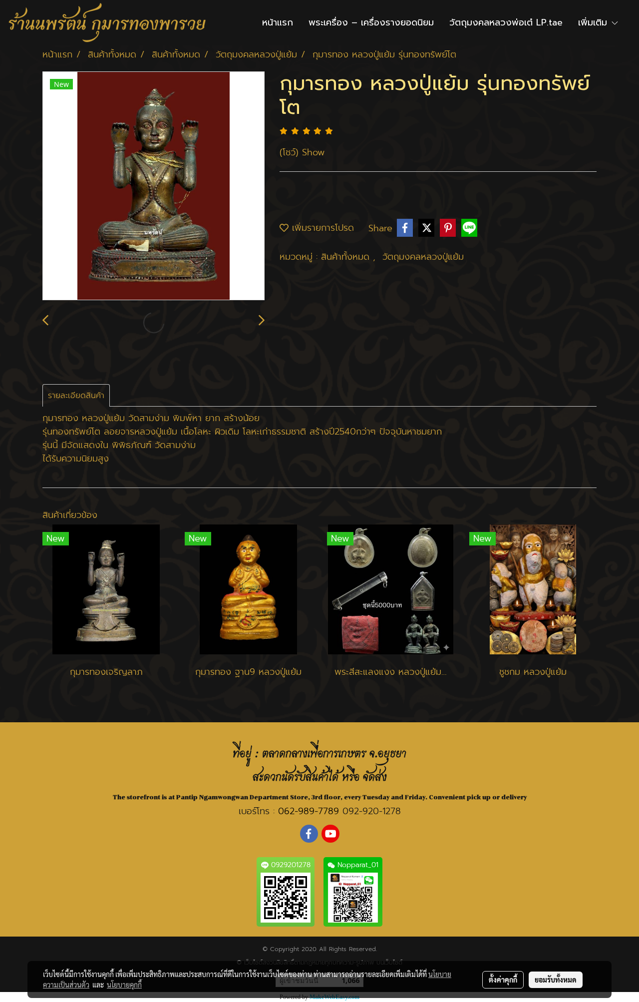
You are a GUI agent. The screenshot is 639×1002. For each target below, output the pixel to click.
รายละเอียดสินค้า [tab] (76, 396)
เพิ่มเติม (594, 22)
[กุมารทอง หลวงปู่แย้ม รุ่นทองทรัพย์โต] (153, 186)
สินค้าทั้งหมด (347, 257)
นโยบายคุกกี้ (124, 984)
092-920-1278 (371, 811)
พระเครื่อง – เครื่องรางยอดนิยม (371, 22)
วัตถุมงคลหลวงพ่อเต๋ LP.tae (506, 22)
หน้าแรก (277, 22)
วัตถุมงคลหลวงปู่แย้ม (423, 257)
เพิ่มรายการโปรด (321, 228)
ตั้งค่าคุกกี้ (503, 979)
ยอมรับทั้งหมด (556, 979)
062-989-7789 (308, 811)
